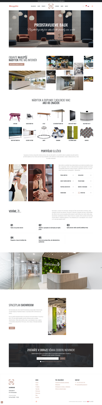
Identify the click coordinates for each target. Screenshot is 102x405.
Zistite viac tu (61, 1)
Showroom (37, 393)
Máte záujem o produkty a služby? (16, 64)
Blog (36, 395)
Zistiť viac (51, 33)
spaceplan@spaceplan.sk (82, 384)
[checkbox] (40, 361)
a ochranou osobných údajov (57, 361)
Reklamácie (57, 385)
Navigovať (12, 328)
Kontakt (37, 397)
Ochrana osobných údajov (60, 389)
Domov (36, 382)
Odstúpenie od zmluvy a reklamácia (62, 387)
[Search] (83, 6)
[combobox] (89, 6)
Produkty (37, 387)
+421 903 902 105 (81, 382)
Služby (36, 385)
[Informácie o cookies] (2, 402)
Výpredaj (37, 389)
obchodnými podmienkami (49, 361)
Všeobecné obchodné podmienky (62, 382)
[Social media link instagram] (92, 6)
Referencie (37, 391)
